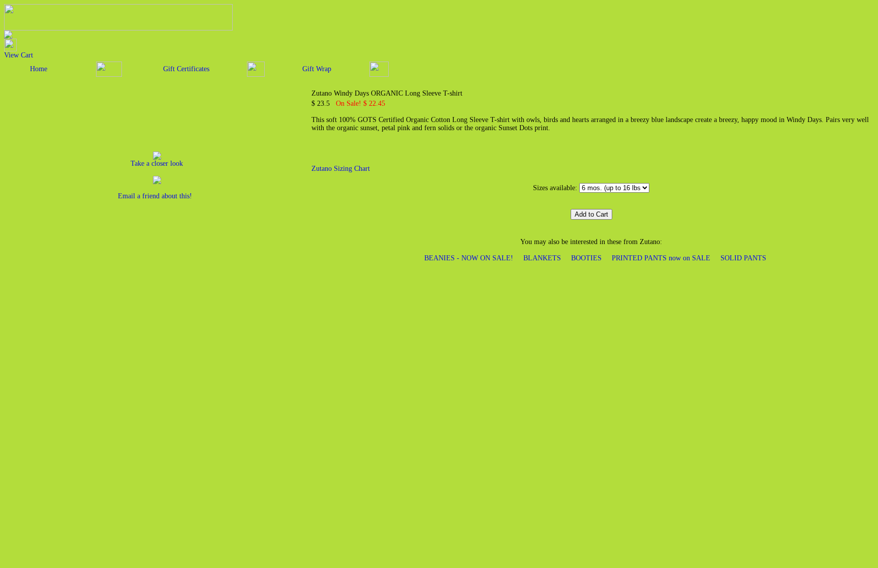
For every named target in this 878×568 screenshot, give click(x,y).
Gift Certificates (186, 69)
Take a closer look (157, 163)
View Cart (18, 55)
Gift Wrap (316, 69)
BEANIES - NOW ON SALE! (468, 258)
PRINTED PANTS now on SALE (661, 258)
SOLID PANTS (743, 258)
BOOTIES (586, 258)
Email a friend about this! (155, 196)
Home (38, 69)
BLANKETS (542, 258)
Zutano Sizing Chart (340, 168)
